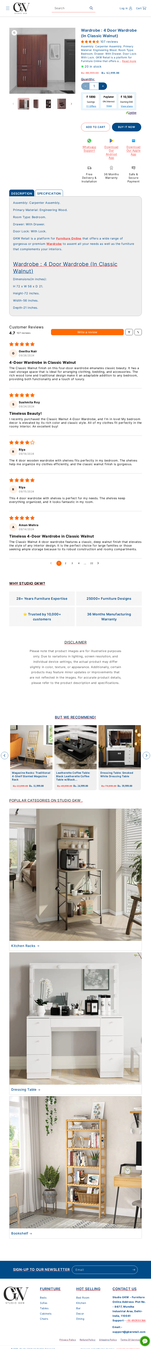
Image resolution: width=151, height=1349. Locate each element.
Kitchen (81, 1302)
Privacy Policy (67, 1339)
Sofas (43, 1302)
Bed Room (82, 1297)
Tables (44, 1308)
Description (21, 193)
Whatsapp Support (89, 148)
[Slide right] (71, 104)
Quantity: (88, 79)
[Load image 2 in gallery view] (36, 103)
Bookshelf (19, 1233)
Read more (129, 61)
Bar (78, 1308)
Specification (49, 193)
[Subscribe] (134, 1269)
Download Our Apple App (134, 150)
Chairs (44, 1318)
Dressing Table (23, 1089)
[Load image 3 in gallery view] (48, 103)
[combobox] (73, 8)
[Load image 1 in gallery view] (23, 103)
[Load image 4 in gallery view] (61, 103)
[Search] (91, 8)
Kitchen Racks (23, 946)
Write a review (87, 332)
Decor (80, 1313)
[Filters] (129, 332)
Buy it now (126, 126)
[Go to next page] (99, 563)
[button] (8, 8)
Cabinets (46, 1313)
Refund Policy (88, 1339)
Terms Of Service (130, 1339)
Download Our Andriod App (111, 152)
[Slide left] (13, 104)
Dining (80, 1318)
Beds (43, 1297)
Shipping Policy (108, 1339)
